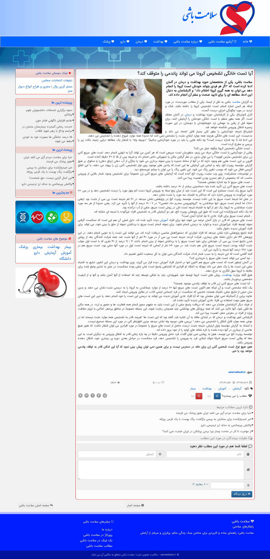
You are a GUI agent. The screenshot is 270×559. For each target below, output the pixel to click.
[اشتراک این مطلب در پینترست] (86, 395)
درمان (140, 41)
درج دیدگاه (241, 494)
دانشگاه (65, 259)
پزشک (107, 41)
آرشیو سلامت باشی (221, 41)
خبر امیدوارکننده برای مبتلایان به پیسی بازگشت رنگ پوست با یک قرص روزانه (205, 419)
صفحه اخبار (134, 506)
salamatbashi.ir (237, 372)
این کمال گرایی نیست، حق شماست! (50, 178)
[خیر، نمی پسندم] (199, 396)
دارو (123, 41)
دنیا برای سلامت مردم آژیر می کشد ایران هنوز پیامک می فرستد (213, 413)
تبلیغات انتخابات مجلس (57, 80)
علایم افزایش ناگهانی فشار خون (54, 121)
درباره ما (107, 529)
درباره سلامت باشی (186, 41)
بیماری (38, 247)
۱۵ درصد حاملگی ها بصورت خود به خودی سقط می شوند (47, 139)
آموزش (164, 220)
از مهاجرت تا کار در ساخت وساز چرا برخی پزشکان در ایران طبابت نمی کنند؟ (206, 431)
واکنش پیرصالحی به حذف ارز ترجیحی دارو (226, 425)
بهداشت (159, 41)
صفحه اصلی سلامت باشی (34, 506)
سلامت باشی (199, 17)
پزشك (23, 247)
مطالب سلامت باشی (99, 546)
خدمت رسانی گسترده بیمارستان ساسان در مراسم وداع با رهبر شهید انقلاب (47, 129)
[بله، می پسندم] (217, 396)
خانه (246, 41)
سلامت (236, 102)
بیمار (193, 389)
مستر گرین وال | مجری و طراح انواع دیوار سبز (45, 88)
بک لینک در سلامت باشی (96, 540)
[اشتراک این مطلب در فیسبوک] (98, 395)
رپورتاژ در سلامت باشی (97, 535)
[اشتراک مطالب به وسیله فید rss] (80, 395)
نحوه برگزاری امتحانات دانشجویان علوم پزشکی (49, 112)
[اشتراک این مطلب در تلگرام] (104, 395)
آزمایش (237, 389)
